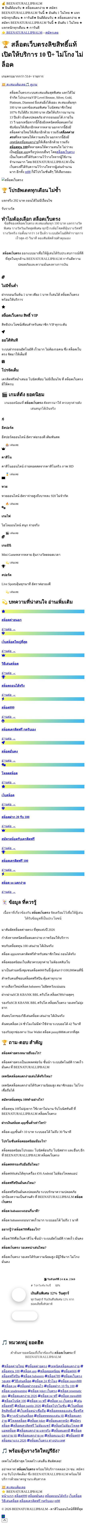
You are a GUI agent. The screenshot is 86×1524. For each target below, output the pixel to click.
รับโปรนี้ (27, 1316)
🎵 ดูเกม (31, 84)
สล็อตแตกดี (62, 1430)
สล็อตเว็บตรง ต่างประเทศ (47, 1440)
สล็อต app (30, 1371)
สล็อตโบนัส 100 (15, 1401)
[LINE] (3, 1516)
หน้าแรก (8, 1496)
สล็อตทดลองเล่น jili (50, 1415)
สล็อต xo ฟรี (38, 1401)
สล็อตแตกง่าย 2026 (24, 1396)
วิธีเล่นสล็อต (22, 1381)
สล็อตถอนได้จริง (56, 1496)
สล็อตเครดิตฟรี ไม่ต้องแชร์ (31, 1425)
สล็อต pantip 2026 (29, 1406)
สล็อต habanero (33, 1376)
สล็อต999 (20, 1496)
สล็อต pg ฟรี (49, 1396)
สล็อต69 (74, 1435)
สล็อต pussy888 (71, 1381)
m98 (28, 172)
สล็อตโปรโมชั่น (56, 1406)
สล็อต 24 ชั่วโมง (46, 1381)
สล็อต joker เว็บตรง (44, 1391)
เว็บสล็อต (75, 1496)
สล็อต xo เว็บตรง (61, 1401)
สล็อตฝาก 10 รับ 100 (61, 1386)
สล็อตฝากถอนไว (31, 1386)
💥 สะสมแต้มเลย (13, 84)
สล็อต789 (53, 1376)
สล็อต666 (70, 1371)
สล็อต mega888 (71, 1396)
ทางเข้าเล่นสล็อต (21, 1415)
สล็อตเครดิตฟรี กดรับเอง (36, 1501)
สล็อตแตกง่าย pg (32, 1435)
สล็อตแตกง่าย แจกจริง (34, 1430)
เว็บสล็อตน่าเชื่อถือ (33, 1410)
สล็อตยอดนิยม (50, 1371)
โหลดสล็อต (18, 1420)
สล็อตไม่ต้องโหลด (66, 1425)
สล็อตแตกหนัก (59, 1420)
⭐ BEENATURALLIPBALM (22, 32)
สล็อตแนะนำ (56, 1435)
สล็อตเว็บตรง (65, 152)
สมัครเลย (51, 32)
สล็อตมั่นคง (36, 1496)
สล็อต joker (37, 1420)
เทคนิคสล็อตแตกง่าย (65, 1366)
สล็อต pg (10, 1386)
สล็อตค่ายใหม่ (14, 1366)
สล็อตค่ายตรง (37, 1366)
